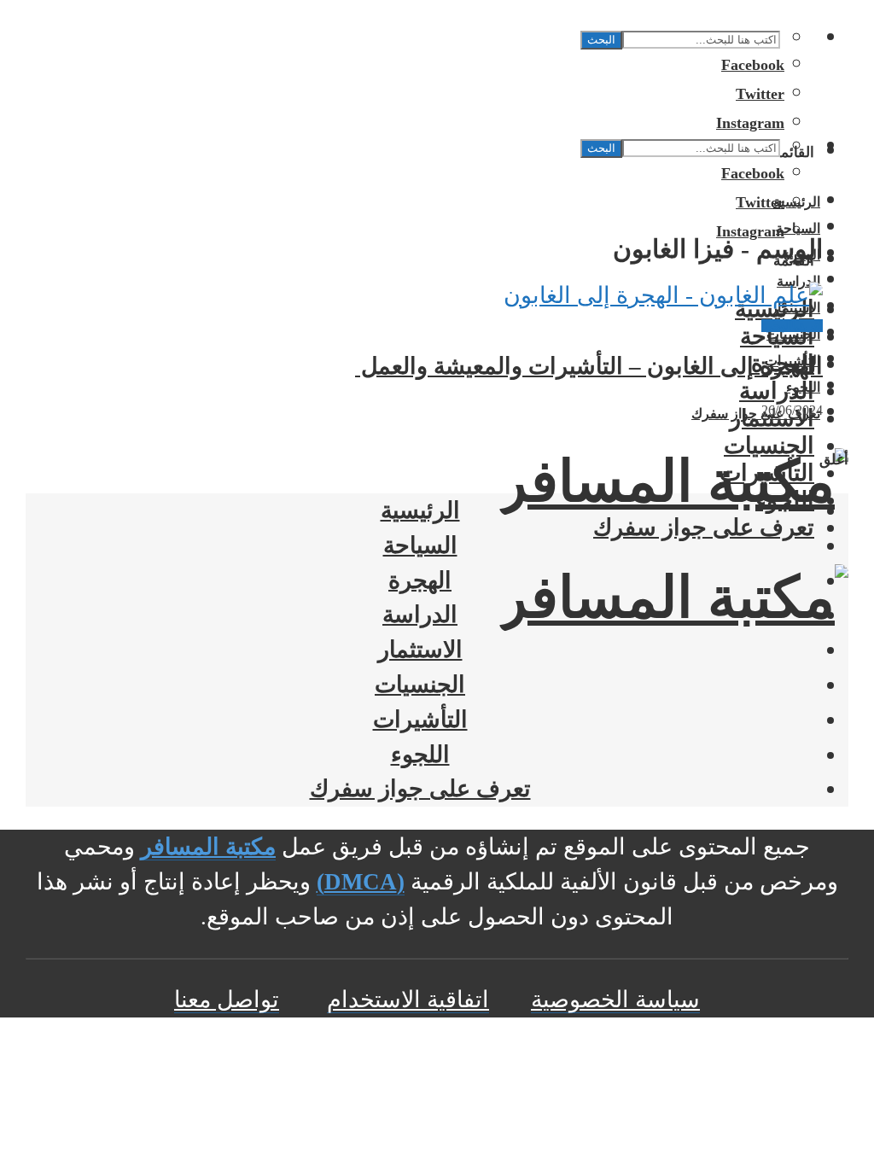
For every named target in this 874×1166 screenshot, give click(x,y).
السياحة (777, 336)
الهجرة (776, 325)
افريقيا (807, 325)
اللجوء (784, 500)
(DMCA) (361, 882)
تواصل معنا (226, 999)
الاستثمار (420, 649)
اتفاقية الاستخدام (408, 999)
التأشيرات (767, 473)
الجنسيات (769, 445)
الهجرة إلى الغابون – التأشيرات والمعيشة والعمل (589, 366)
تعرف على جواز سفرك (703, 527)
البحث (601, 39)
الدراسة (776, 391)
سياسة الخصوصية (615, 999)
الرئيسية (420, 510)
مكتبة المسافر (208, 847)
